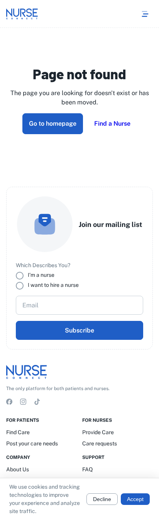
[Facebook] (9, 402)
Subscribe (79, 330)
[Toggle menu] (145, 14)
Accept (135, 499)
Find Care (18, 432)
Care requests (99, 443)
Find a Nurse (112, 123)
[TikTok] (37, 402)
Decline (102, 499)
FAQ (87, 469)
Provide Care (98, 432)
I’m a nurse (41, 275)
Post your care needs (32, 443)
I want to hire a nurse (53, 285)
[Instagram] (23, 402)
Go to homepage (52, 123)
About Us (17, 469)
